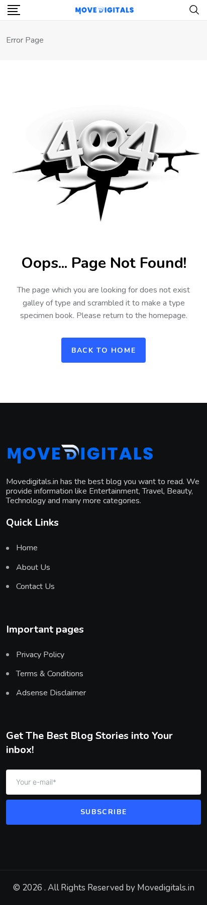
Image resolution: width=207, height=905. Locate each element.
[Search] (194, 9)
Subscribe (103, 812)
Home (27, 547)
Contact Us (35, 586)
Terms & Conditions (49, 673)
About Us (33, 567)
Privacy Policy (40, 654)
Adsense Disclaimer (51, 692)
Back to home (103, 350)
